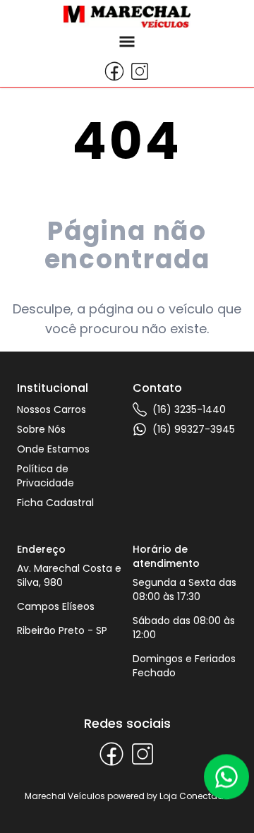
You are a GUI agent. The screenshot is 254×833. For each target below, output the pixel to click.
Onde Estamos (53, 449)
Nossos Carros (51, 409)
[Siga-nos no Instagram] (139, 71)
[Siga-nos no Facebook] (114, 71)
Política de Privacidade (45, 476)
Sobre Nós (41, 429)
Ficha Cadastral (55, 503)
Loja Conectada (194, 796)
